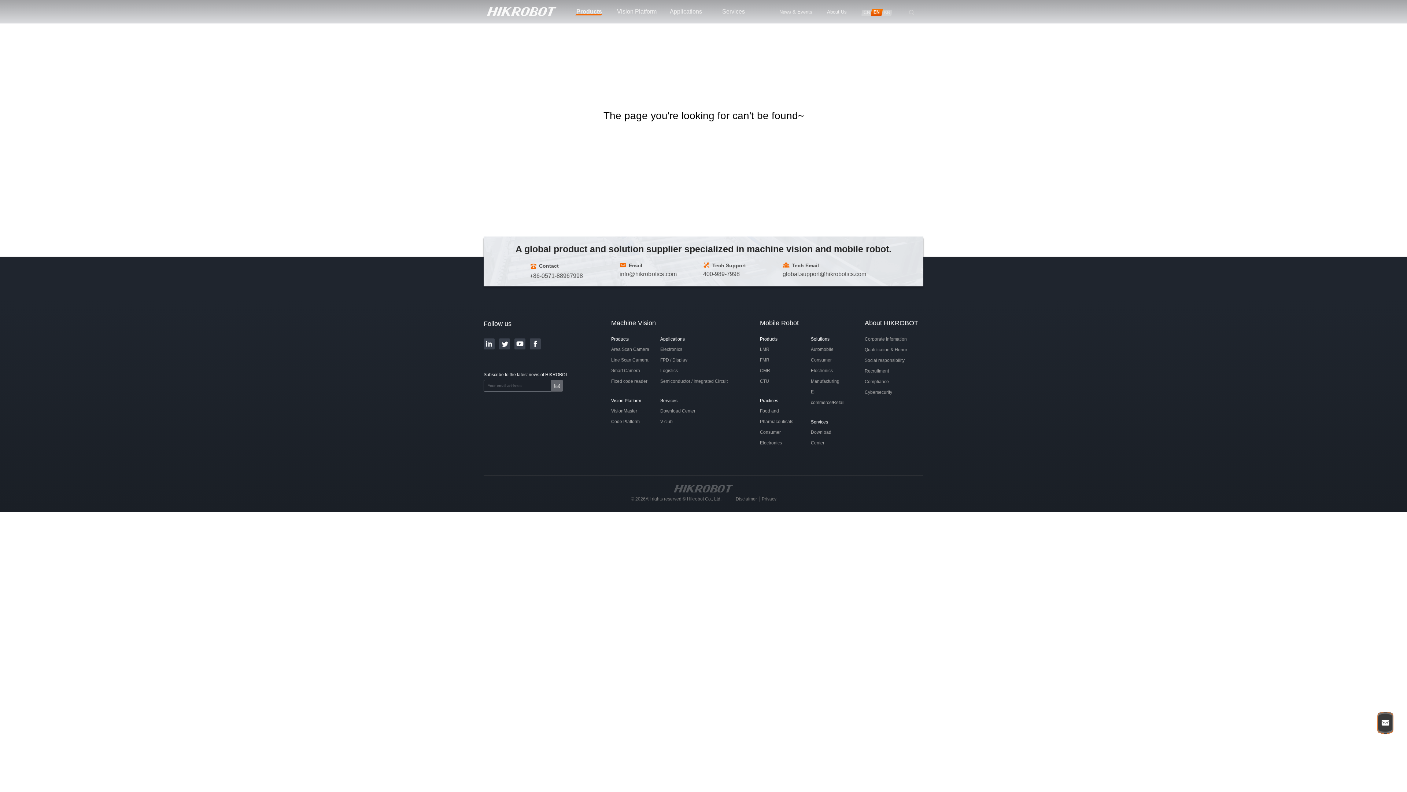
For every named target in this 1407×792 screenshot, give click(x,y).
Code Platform (625, 421)
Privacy (769, 499)
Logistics (669, 370)
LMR (764, 349)
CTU (764, 381)
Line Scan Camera (630, 360)
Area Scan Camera (630, 349)
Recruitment (877, 371)
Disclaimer (746, 499)
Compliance (877, 381)
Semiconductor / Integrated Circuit (694, 381)
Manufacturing (825, 381)
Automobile (822, 349)
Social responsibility (885, 360)
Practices (769, 400)
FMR (764, 360)
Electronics (671, 349)
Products (620, 339)
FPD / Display (673, 360)
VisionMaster (624, 411)
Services (668, 400)
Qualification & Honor (886, 349)
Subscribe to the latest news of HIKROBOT (526, 374)
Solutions (820, 339)
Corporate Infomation (886, 339)
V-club (666, 421)
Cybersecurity (878, 392)
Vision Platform (626, 400)
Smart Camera (625, 370)
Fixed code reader (629, 381)
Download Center (677, 411)
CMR (765, 370)
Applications (672, 339)
